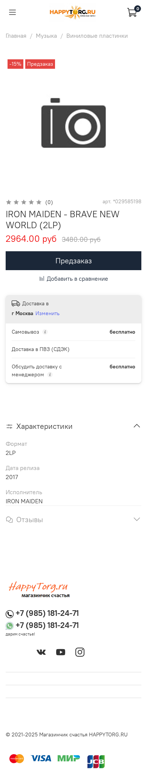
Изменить (47, 313)
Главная (16, 35)
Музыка (46, 35)
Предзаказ (73, 260)
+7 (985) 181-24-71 (47, 613)
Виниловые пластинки (97, 35)
